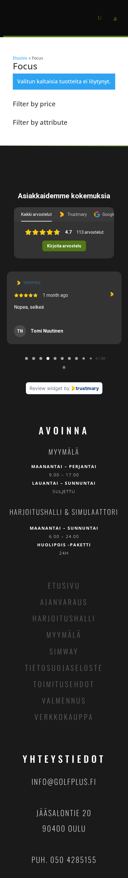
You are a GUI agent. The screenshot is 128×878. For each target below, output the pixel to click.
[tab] (26, 358)
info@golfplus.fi (64, 781)
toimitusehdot (64, 684)
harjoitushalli (64, 618)
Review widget (46, 388)
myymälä (64, 634)
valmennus (64, 700)
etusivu (64, 585)
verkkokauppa (64, 716)
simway (64, 651)
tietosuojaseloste (64, 667)
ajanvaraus (64, 601)
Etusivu (20, 58)
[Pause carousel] (64, 367)
